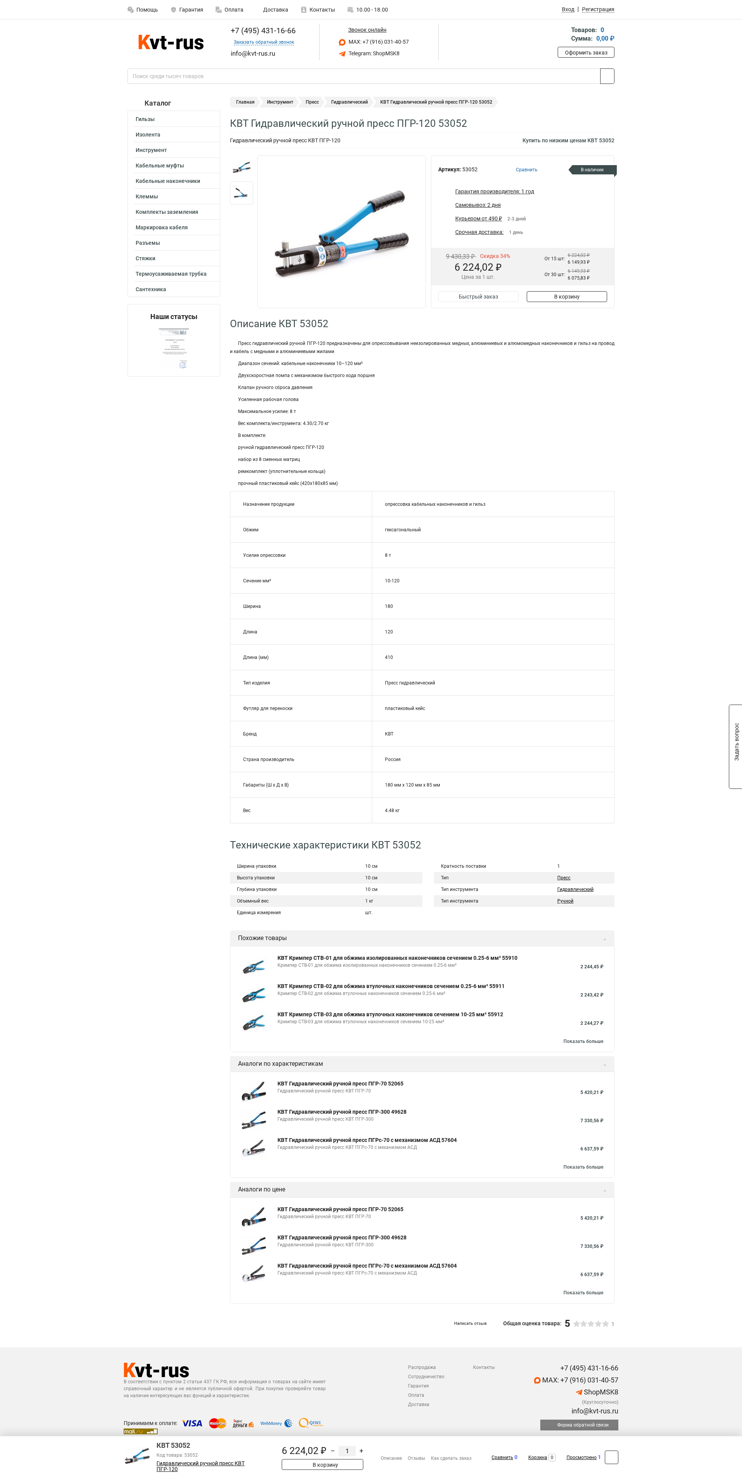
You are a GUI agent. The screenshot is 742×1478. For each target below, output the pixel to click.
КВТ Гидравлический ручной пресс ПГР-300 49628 (342, 1112)
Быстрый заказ (478, 297)
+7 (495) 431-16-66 (262, 30)
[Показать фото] (241, 167)
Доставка (275, 10)
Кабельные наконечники (168, 181)
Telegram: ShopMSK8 (373, 53)
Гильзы (145, 119)
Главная (245, 102)
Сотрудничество (426, 1376)
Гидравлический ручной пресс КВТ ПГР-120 (201, 1466)
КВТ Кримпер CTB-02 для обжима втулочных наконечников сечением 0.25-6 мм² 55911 (391, 986)
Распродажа (422, 1367)
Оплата (234, 10)
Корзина (537, 1457)
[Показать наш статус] (174, 348)
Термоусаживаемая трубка (171, 274)
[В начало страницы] (611, 1457)
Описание (391, 1458)
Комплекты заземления (167, 212)
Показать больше (583, 1041)
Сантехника (151, 289)
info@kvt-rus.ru (594, 1411)
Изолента (148, 134)
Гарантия (191, 10)
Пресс (312, 102)
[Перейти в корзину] (563, 35)
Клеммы (147, 196)
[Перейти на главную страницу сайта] (171, 42)
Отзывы (416, 1458)
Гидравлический (349, 102)
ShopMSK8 (600, 1392)
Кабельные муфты (160, 165)
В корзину (567, 297)
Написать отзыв (470, 1323)
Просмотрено (582, 1457)
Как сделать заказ (451, 1458)
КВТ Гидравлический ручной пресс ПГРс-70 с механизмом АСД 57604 (367, 1140)
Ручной (565, 901)
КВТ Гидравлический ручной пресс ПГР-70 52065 (340, 1083)
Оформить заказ (586, 52)
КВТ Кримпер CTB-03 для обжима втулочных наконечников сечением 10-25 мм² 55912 (390, 1014)
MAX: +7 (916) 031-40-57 (378, 42)
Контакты (322, 10)
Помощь (147, 10)
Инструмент (151, 150)
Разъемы (148, 243)
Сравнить (502, 1457)
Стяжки (145, 258)
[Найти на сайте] (607, 76)
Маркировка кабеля (162, 227)
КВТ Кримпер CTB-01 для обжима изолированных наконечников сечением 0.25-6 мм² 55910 (397, 958)
